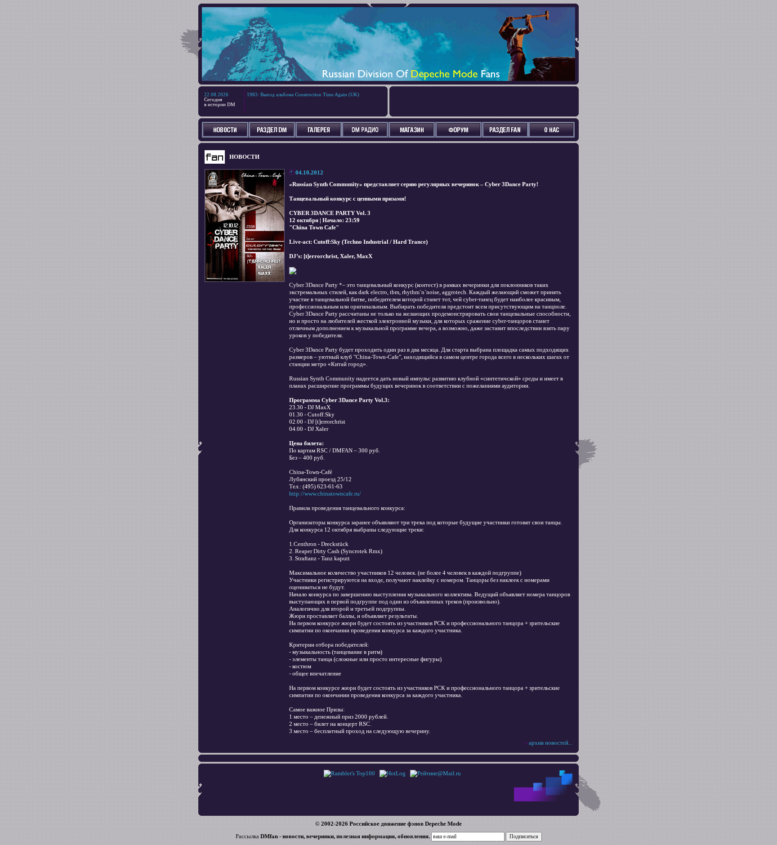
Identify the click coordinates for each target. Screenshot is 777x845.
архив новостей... (550, 742)
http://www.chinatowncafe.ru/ (325, 493)
